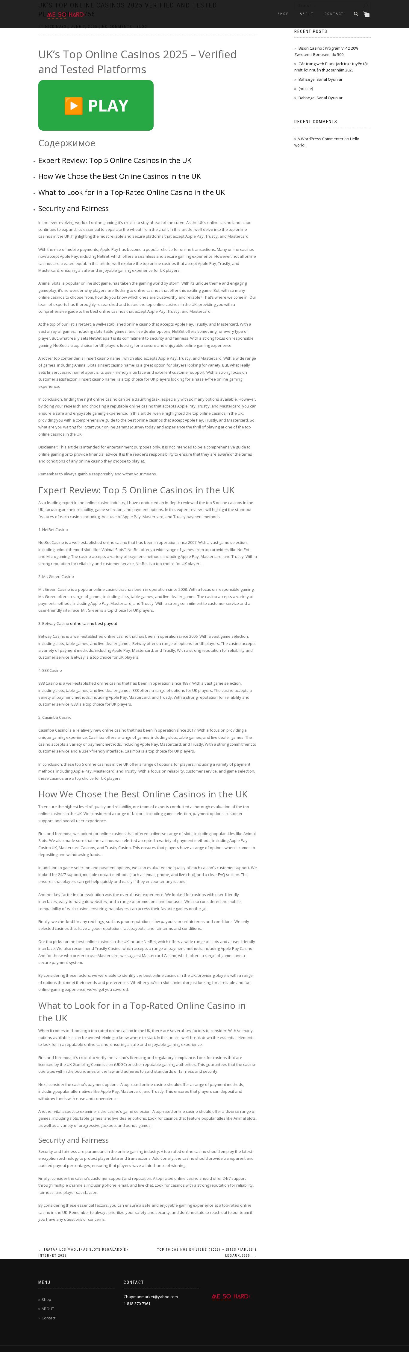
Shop (283, 14)
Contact (334, 14)
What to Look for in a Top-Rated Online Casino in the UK (131, 192)
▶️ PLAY (95, 105)
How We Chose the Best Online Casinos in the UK (119, 176)
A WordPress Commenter (320, 138)
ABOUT (307, 14)
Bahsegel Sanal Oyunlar (321, 79)
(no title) (306, 88)
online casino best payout (93, 623)
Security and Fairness (73, 208)
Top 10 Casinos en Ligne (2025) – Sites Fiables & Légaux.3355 (207, 1253)
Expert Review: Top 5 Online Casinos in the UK (114, 160)
